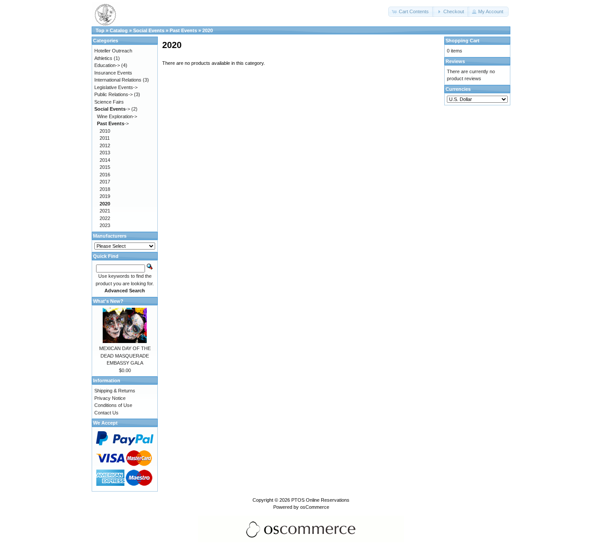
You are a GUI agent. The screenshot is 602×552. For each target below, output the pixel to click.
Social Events (148, 30)
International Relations (117, 79)
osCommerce (314, 507)
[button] (411, 12)
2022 (105, 218)
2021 (105, 210)
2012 (105, 145)
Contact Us (106, 412)
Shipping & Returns (114, 390)
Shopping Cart (462, 40)
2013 (105, 152)
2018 (105, 189)
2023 (105, 225)
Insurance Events (113, 72)
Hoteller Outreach (113, 50)
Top (100, 30)
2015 (105, 167)
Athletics (103, 58)
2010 (105, 131)
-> (112, 109)
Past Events (183, 30)
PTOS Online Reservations (320, 500)
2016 (105, 174)
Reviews (455, 61)
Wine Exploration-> (117, 116)
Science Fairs (109, 101)
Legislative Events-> (115, 87)
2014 (105, 160)
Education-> (107, 65)
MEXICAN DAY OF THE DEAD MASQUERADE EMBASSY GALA (125, 356)
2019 (105, 196)
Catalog (119, 30)
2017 (105, 181)
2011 (105, 138)
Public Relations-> (113, 94)
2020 (207, 30)
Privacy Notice (110, 398)
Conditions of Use (113, 405)
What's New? (108, 301)
